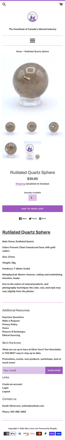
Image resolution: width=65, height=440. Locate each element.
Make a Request (11, 320)
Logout (6, 391)
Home (5, 328)
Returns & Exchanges (13, 331)
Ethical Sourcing (11, 335)
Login (5, 387)
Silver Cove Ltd (31, 428)
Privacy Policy (9, 324)
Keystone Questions (13, 317)
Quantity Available (32, 192)
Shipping (20, 183)
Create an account (12, 384)
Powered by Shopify (48, 428)
